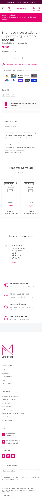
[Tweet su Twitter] (8, 95)
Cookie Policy (6, 403)
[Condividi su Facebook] (3, 95)
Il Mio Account (7, 410)
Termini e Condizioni (9, 399)
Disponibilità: (7, 43)
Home (4, 15)
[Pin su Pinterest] (13, 95)
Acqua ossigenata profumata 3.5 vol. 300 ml (25, 212)
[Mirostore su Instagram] (8, 456)
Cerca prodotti (7, 420)
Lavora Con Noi (7, 383)
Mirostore (21, 8)
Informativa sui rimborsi (10, 417)
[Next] (22, 172)
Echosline (13, 15)
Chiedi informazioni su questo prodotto (22, 65)
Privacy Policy (6, 406)
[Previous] (19, 172)
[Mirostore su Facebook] (3, 456)
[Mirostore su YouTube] (13, 456)
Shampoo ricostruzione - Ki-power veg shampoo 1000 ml (19, 18)
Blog (3, 380)
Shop (3, 369)
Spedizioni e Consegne (10, 396)
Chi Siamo (5, 373)
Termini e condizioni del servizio (13, 413)
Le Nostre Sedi (7, 376)
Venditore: (6, 52)
